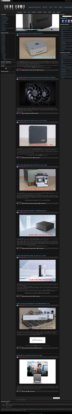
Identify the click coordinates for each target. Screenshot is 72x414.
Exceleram (35, 345)
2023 (3, 49)
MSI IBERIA (40, 155)
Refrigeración (28, 113)
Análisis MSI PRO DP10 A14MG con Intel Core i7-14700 (31, 255)
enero (4, 53)
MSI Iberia (41, 293)
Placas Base (35, 203)
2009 (3, 35)
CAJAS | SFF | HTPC (5, 20)
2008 (3, 34)
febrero (4, 54)
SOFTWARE (3, 29)
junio (3, 58)
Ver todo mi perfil (8, 407)
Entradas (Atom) (22, 399)
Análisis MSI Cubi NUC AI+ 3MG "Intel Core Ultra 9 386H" (31, 120)
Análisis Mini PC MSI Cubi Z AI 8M (66, 40)
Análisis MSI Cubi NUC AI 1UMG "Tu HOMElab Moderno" (31, 210)
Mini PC (30, 157)
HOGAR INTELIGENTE (5, 23)
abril (3, 56)
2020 (3, 46)
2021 (3, 47)
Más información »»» (19, 68)
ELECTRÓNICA (4, 21)
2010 (3, 36)
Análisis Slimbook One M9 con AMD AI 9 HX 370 (29, 33)
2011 (3, 37)
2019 (3, 45)
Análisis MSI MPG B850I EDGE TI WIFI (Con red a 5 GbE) (31, 165)
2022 (3, 48)
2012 (3, 38)
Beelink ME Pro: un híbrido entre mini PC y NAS (29, 355)
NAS (26, 391)
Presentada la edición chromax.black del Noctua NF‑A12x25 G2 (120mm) (35, 77)
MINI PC (3, 24)
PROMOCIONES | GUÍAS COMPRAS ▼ (8, 28)
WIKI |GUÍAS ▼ (4, 30)
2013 (3, 39)
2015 (3, 41)
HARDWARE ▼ (4, 22)
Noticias (23, 113)
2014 (3, 40)
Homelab (31, 203)
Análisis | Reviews (25, 157)
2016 (3, 42)
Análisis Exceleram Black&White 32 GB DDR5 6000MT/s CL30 (32, 303)
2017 (3, 43)
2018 (3, 44)
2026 (3, 52)
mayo (4, 57)
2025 (3, 51)
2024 (3, 50)
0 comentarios (35, 113)
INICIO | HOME (4, 16)
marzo (4, 55)
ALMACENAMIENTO (5, 17)
